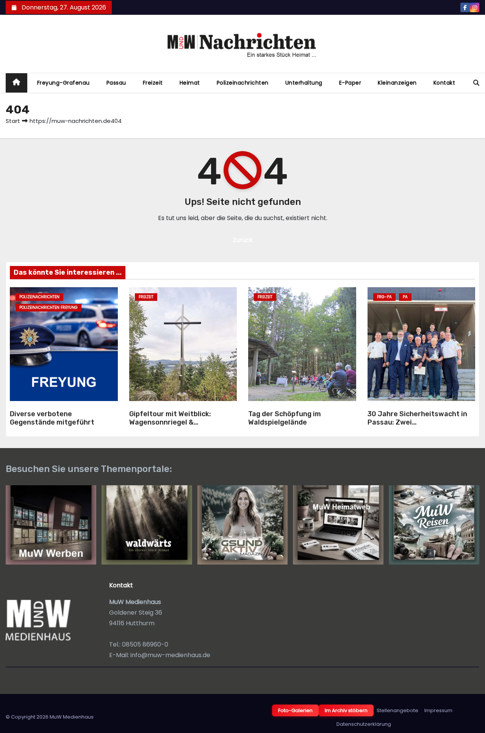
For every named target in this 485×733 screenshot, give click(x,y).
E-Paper (350, 83)
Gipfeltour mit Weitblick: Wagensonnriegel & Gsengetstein (170, 422)
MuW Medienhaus (72, 716)
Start (13, 121)
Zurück (243, 240)
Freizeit (153, 83)
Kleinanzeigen (397, 83)
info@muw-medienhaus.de (170, 655)
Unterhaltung (303, 83)
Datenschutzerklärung (363, 724)
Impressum (438, 710)
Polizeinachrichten (243, 83)
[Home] (16, 83)
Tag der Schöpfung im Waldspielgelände (284, 418)
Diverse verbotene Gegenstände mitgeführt (52, 418)
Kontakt (444, 83)
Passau (116, 83)
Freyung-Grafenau (63, 83)
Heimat (190, 83)
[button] (476, 83)
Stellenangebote (397, 710)
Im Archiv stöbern (346, 710)
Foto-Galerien (295, 710)
